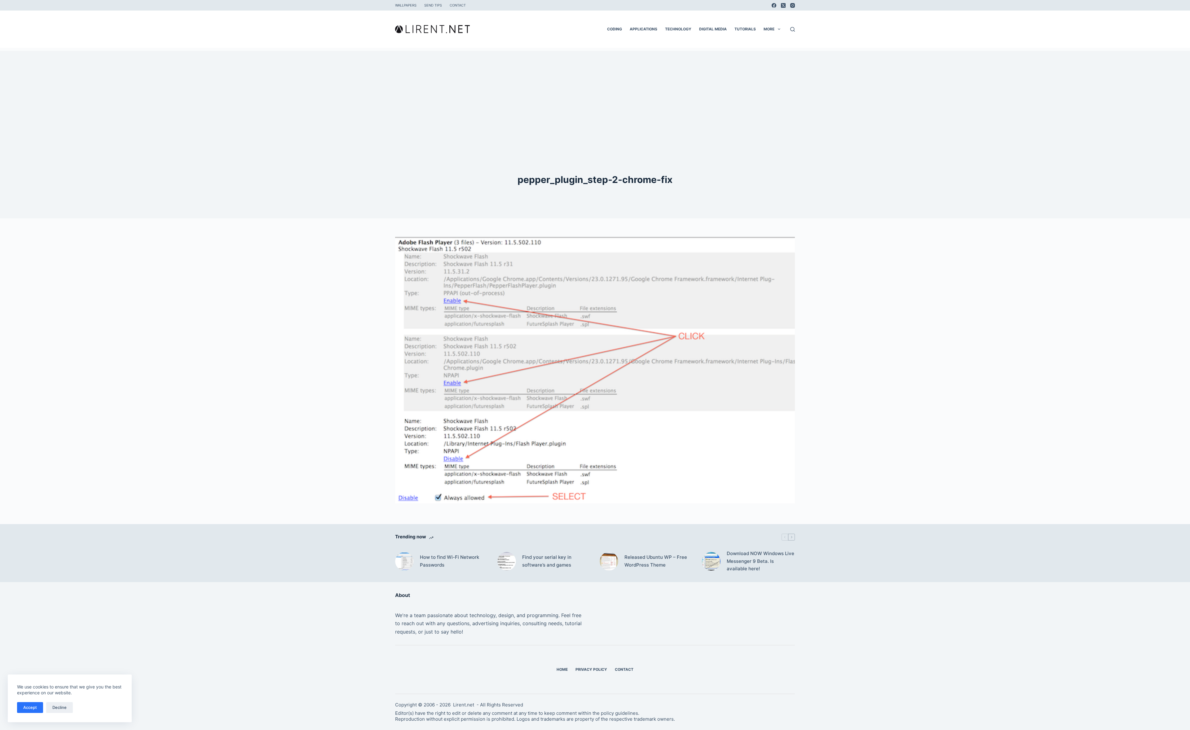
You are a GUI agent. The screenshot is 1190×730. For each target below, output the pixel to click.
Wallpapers (405, 5)
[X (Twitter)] (783, 5)
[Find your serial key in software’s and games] (506, 561)
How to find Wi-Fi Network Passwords (449, 561)
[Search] (792, 29)
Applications (643, 29)
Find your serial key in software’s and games (546, 561)
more (769, 29)
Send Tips (433, 5)
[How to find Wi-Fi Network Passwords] (404, 561)
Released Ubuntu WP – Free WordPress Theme (655, 561)
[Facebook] (774, 5)
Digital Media (713, 29)
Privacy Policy (591, 669)
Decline (59, 707)
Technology (678, 29)
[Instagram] (792, 5)
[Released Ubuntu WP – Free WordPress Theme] (609, 561)
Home (562, 669)
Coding (614, 29)
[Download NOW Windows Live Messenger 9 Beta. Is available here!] (711, 561)
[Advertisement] (595, 94)
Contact (458, 5)
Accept (30, 707)
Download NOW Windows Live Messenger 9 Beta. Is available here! (760, 561)
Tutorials (745, 29)
